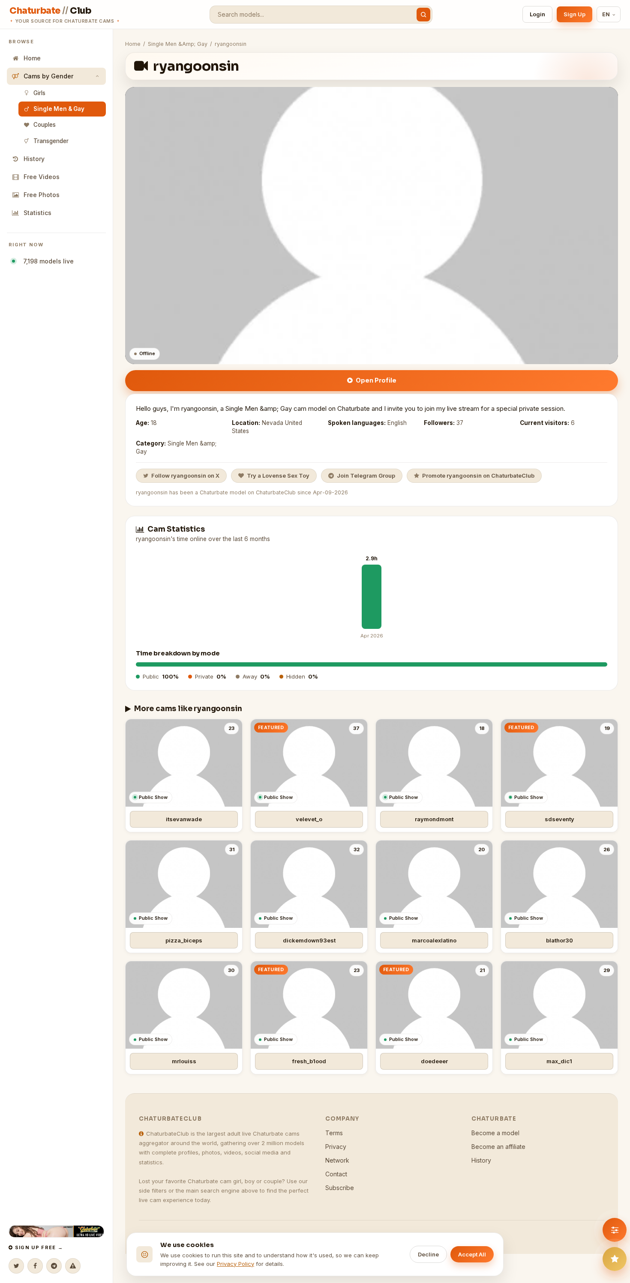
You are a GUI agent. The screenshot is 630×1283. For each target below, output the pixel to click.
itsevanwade (184, 819)
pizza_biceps (183, 940)
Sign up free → (38, 1247)
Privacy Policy (235, 1263)
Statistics (37, 212)
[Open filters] (615, 1230)
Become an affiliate (498, 1146)
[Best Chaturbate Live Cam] (56, 1231)
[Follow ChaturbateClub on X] (16, 1266)
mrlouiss (184, 1061)
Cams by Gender (48, 76)
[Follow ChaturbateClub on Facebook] (35, 1266)
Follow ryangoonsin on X (185, 475)
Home (32, 58)
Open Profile (376, 380)
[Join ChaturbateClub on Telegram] (54, 1266)
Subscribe (339, 1187)
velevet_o (309, 819)
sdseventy (559, 819)
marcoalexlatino (434, 940)
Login (537, 14)
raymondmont (434, 819)
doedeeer (434, 1061)
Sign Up (574, 14)
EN (606, 14)
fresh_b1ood (309, 1061)
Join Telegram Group (366, 475)
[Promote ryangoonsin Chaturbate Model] (615, 1259)
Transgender (51, 141)
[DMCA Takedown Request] (73, 1266)
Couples (44, 124)
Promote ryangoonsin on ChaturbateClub (478, 475)
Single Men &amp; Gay (177, 44)
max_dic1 (559, 1061)
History (34, 158)
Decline (428, 1254)
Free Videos (42, 176)
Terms (334, 1132)
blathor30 (559, 940)
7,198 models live (47, 261)
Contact (336, 1174)
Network (337, 1160)
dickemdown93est (309, 940)
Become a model (495, 1132)
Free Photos (42, 194)
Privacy (335, 1146)
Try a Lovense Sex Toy (278, 475)
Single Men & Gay (58, 108)
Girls (39, 93)
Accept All (472, 1254)
